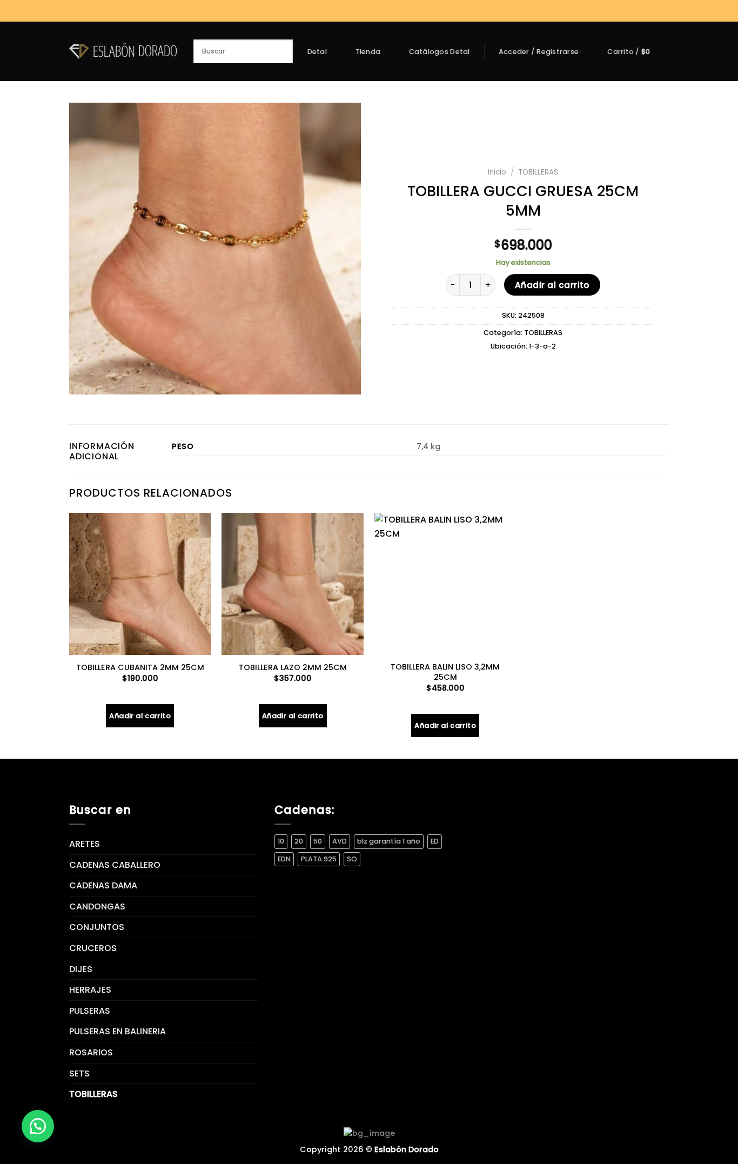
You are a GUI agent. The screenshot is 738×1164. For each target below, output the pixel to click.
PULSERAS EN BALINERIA (117, 1031)
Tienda (368, 51)
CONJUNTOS (96, 927)
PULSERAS (89, 1011)
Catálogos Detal (439, 52)
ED (435, 841)
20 (298, 841)
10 (281, 841)
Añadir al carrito (552, 285)
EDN (284, 859)
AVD (339, 841)
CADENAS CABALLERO (114, 865)
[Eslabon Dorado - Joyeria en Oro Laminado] (123, 51)
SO (352, 859)
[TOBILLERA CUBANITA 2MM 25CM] (140, 584)
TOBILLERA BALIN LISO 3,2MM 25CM (445, 672)
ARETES (84, 844)
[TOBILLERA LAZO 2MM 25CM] (293, 584)
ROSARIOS (91, 1052)
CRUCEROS (93, 948)
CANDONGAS (97, 906)
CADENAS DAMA (103, 885)
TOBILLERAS (538, 172)
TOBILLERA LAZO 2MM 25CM (293, 668)
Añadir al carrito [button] (140, 716)
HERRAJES (90, 990)
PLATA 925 (319, 859)
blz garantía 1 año (388, 841)
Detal (317, 51)
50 (317, 841)
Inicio (497, 172)
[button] (38, 1126)
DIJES (80, 969)
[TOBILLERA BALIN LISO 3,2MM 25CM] (445, 584)
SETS (79, 1073)
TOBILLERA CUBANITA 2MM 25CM (140, 668)
